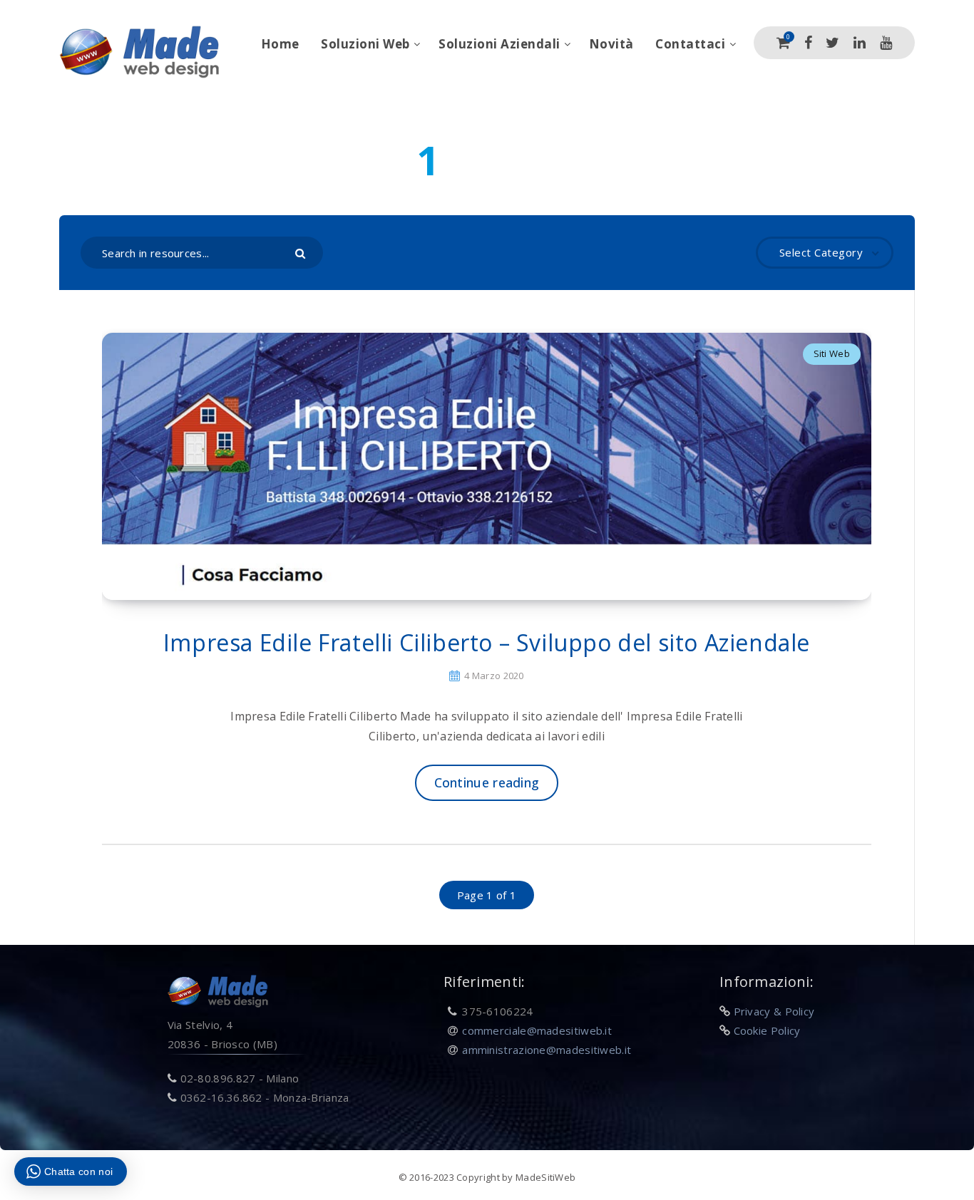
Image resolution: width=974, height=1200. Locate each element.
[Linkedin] (859, 43)
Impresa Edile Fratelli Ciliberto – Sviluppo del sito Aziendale (486, 642)
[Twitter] (832, 43)
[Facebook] (808, 43)
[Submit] (302, 252)
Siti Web (832, 353)
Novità (611, 44)
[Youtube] (886, 43)
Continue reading (487, 782)
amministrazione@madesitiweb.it (546, 1050)
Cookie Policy (767, 1030)
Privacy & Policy (774, 1011)
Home (280, 44)
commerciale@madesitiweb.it (537, 1030)
